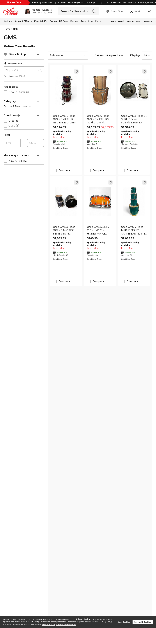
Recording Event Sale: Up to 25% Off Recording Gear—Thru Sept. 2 (64, 2)
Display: (135, 55)
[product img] (66, 90)
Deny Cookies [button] (123, 622)
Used (121, 21)
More (98, 21)
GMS (15, 29)
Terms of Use (48, 624)
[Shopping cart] (149, 11)
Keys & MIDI (40, 21)
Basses (74, 21)
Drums (53, 21)
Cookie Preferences (66, 624)
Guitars (8, 21)
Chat (34, 13)
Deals (113, 21)
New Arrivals (133, 21)
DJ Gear (63, 21)
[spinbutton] (12, 143)
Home (7, 29)
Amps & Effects (23, 21)
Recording (87, 21)
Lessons (147, 21)
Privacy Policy (83, 619)
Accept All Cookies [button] (142, 622)
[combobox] (68, 56)
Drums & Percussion (17, 106)
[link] (66, 119)
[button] (38, 11)
